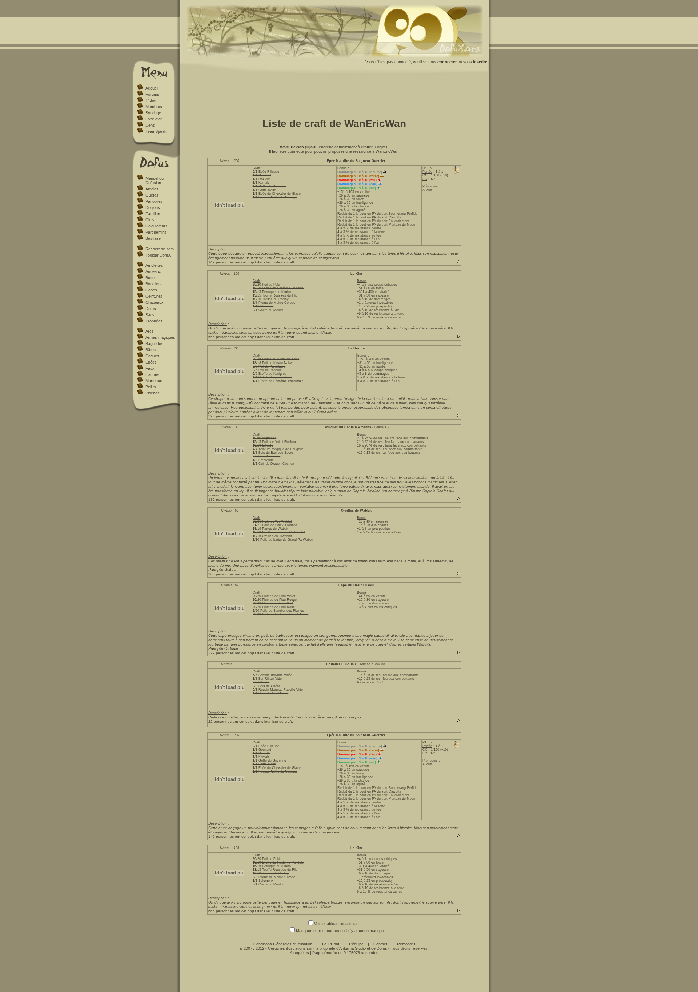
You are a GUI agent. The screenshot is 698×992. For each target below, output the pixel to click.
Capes (151, 290)
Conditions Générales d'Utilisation (282, 944)
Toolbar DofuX (158, 255)
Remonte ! (406, 944)
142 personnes (221, 262)
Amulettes (154, 265)
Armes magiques (160, 337)
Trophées (154, 321)
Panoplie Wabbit (222, 569)
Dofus (150, 308)
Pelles (150, 387)
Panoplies (154, 201)
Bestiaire (153, 238)
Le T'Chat (330, 944)
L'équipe (356, 944)
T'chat (150, 100)
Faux (150, 368)
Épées (151, 362)
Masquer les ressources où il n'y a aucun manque (340, 930)
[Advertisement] (334, 94)
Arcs (149, 331)
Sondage (153, 113)
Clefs (150, 220)
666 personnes (221, 337)
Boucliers (153, 284)
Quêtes (152, 195)
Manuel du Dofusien (154, 180)
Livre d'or (153, 119)
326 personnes (221, 416)
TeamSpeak (156, 131)
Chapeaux (154, 302)
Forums (152, 94)
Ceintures (154, 296)
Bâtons (151, 350)
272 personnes (221, 653)
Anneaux (153, 271)
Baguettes (154, 343)
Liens (150, 125)
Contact (380, 944)
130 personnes (221, 499)
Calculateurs (156, 226)
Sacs (150, 315)
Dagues (152, 356)
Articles (152, 189)
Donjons (152, 207)
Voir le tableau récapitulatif (337, 923)
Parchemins (156, 232)
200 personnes (221, 574)
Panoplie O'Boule (223, 648)
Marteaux (153, 380)
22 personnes (220, 721)
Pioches (152, 393)
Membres (153, 106)
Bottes (151, 277)
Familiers (153, 213)
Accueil (151, 88)
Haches (152, 374)
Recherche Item (159, 249)
